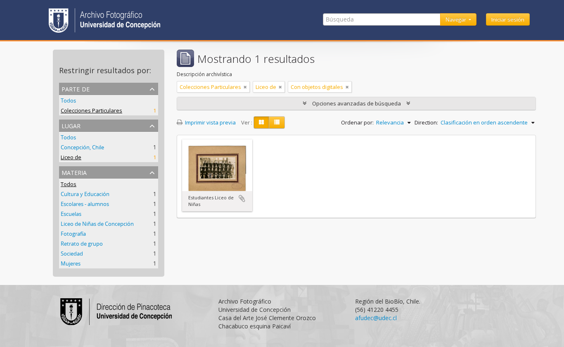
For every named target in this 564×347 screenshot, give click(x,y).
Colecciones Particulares (91, 110)
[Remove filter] (245, 87)
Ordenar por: (357, 122)
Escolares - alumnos (85, 204)
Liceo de (71, 157)
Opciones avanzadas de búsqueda (356, 103)
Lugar (71, 125)
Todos (68, 100)
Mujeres (71, 263)
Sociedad (72, 253)
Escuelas (71, 214)
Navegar (456, 19)
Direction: (426, 122)
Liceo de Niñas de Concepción (97, 223)
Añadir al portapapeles (242, 198)
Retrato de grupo (82, 243)
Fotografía (73, 233)
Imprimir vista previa (210, 122)
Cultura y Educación (85, 194)
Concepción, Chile (82, 147)
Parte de (76, 88)
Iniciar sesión (507, 19)
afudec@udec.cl (376, 318)
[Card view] (261, 122)
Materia (74, 171)
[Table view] (277, 122)
